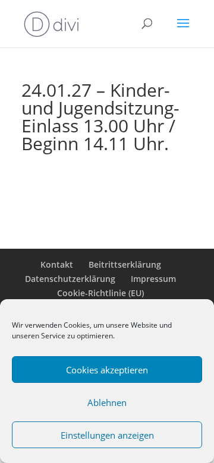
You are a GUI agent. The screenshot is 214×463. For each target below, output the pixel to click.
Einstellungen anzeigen (107, 435)
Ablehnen (107, 402)
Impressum (153, 278)
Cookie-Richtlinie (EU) (100, 293)
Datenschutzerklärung (70, 278)
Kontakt (56, 264)
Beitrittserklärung (125, 264)
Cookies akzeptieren (107, 370)
